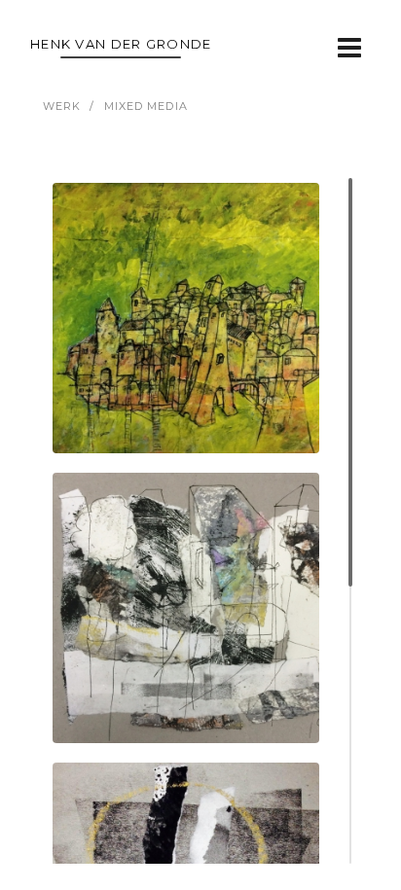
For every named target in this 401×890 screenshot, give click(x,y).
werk (62, 106)
